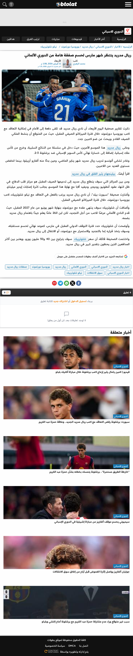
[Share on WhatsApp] (66, 283)
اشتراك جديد (60, 301)
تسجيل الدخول (79, 301)
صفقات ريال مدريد (17, 266)
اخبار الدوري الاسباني (118, 272)
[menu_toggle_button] (128, 4)
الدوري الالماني (78, 266)
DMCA (72, 645)
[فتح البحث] (5, 4)
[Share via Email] (54, 283)
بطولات (51, 640)
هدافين (11, 39)
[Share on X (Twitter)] (72, 283)
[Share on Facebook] (78, 283)
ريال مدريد (113, 147)
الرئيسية (121, 39)
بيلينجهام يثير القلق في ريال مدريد (93, 173)
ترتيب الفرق (33, 39)
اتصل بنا (83, 645)
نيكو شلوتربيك (74, 272)
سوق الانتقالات (95, 272)
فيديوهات (77, 39)
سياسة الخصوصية (55, 645)
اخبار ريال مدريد (121, 266)
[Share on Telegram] (60, 283)
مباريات (56, 39)
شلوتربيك (80, 239)
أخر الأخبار (99, 39)
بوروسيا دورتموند (41, 266)
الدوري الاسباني (99, 266)
